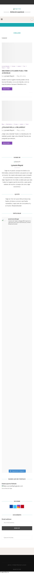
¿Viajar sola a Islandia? (13, 127)
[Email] (24, 2)
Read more (6, 88)
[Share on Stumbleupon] (20, 92)
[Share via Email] (27, 92)
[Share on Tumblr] (16, 92)
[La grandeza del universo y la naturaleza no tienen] (17, 335)
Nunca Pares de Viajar (7, 488)
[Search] (29, 19)
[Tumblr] (19, 2)
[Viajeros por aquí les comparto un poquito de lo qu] (17, 399)
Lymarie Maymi (9, 76)
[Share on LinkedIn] (14, 92)
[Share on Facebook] (8, 92)
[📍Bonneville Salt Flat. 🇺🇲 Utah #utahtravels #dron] (17, 320)
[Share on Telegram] (23, 92)
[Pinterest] (20, 19)
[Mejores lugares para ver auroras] (17, 53)
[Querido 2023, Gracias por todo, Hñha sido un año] (17, 299)
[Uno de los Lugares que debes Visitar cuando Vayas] (17, 432)
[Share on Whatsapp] (21, 92)
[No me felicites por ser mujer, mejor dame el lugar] (17, 277)
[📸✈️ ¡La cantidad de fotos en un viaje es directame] (17, 361)
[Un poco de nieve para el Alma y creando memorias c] (17, 382)
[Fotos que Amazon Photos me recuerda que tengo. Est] (17, 267)
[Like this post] (6, 92)
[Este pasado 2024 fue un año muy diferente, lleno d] (17, 251)
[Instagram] (14, 2)
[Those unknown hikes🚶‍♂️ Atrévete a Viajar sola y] (17, 461)
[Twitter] (12, 2)
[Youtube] (21, 2)
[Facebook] (9, 2)
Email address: (7, 519)
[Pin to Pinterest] (12, 92)
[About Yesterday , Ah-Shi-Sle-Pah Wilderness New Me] (17, 234)
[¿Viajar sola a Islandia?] (17, 111)
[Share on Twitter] (10, 92)
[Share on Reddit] (18, 92)
